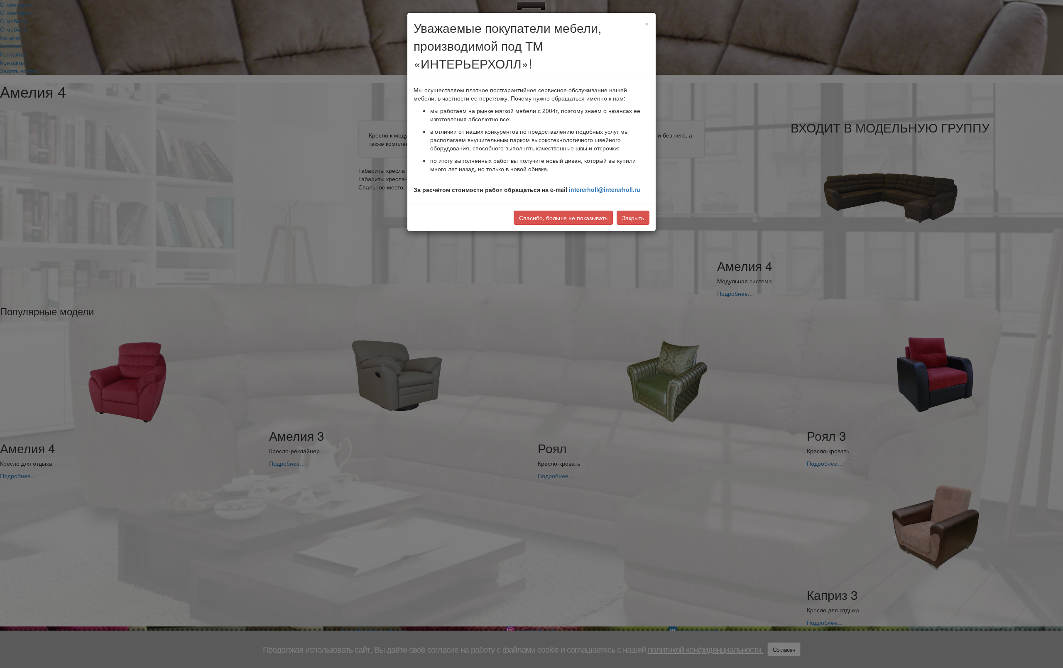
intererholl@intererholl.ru (604, 189)
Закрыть (633, 218)
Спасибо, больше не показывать (563, 218)
